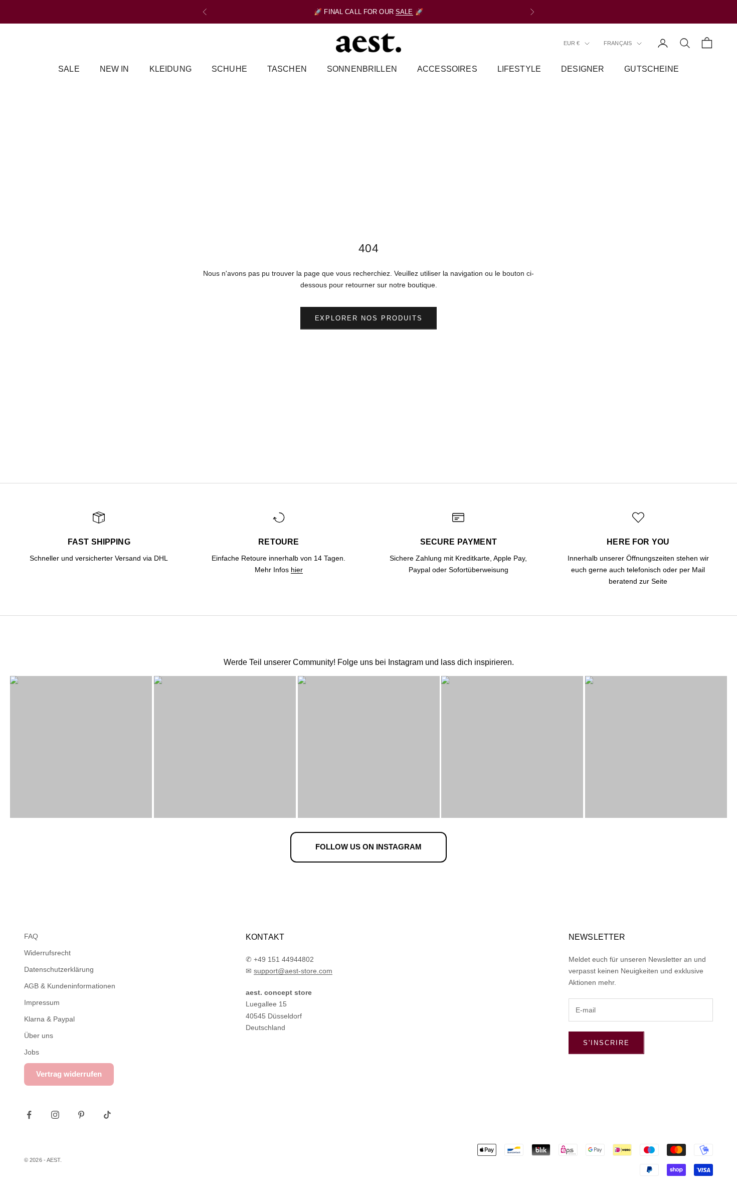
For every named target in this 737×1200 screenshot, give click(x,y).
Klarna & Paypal (49, 1019)
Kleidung (170, 69)
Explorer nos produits (369, 318)
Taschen (287, 69)
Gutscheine (651, 69)
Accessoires (447, 69)
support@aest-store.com (293, 971)
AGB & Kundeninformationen (69, 986)
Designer (582, 69)
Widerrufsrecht (47, 953)
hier (297, 570)
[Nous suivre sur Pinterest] (81, 1115)
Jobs (31, 1052)
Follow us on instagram (368, 846)
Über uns (38, 1036)
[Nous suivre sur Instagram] (55, 1115)
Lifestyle (519, 69)
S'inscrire (606, 1043)
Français (618, 44)
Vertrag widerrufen (69, 1074)
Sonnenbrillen (362, 69)
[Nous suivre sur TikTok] (107, 1115)
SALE (404, 12)
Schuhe (229, 69)
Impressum (42, 1002)
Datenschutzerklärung (59, 969)
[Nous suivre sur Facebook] (29, 1115)
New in (114, 69)
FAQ (31, 936)
